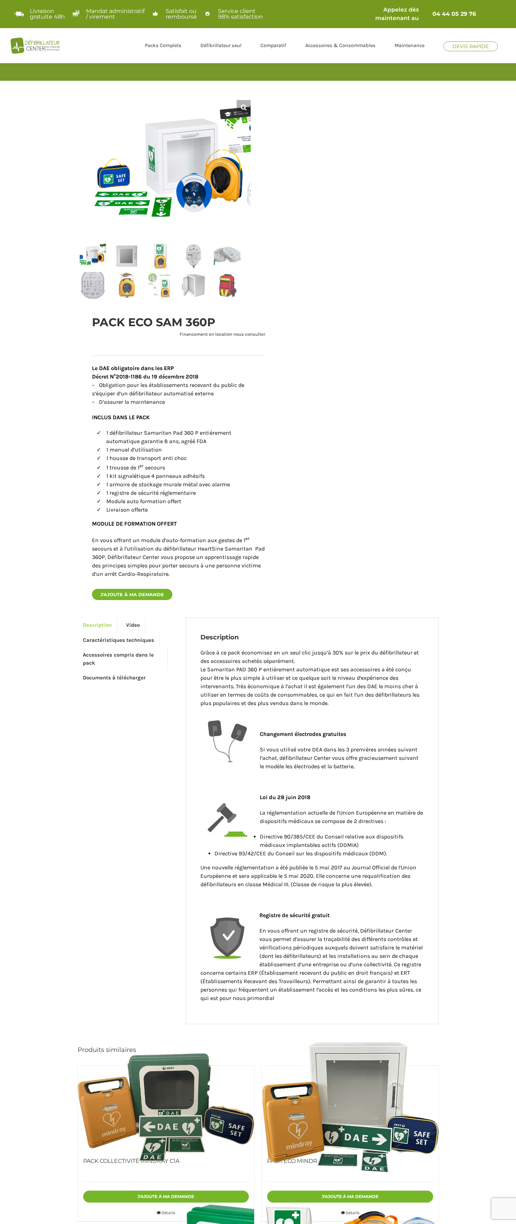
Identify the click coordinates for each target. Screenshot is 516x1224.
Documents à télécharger (114, 677)
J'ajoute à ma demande (132, 594)
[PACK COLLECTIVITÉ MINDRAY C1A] (166, 1108)
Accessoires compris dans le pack (118, 659)
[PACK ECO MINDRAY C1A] (350, 1108)
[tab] (97, 625)
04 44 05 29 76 (454, 14)
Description (97, 625)
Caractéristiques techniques (118, 640)
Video (133, 625)
